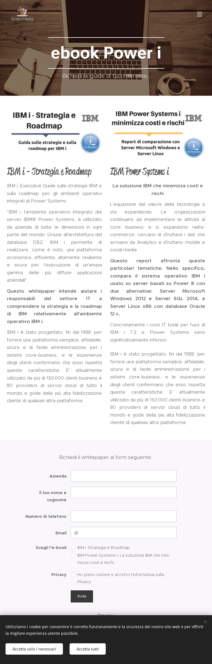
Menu (199, 13)
